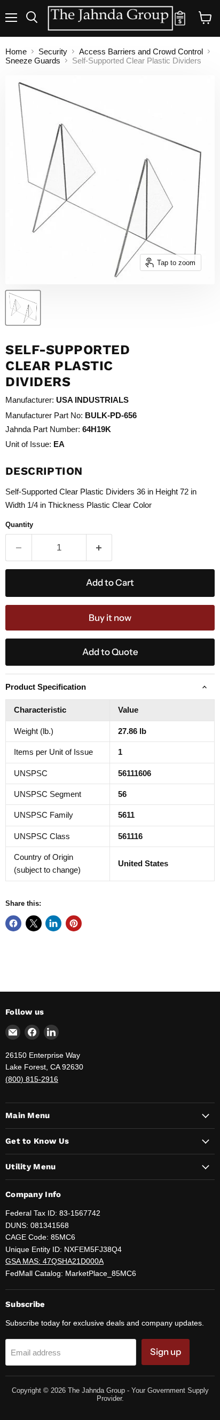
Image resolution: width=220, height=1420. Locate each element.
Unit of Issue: (28, 444)
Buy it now (110, 617)
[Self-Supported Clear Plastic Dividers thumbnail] (23, 308)
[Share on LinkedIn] (53, 923)
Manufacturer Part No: (44, 415)
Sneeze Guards (32, 60)
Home (16, 51)
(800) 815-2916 (31, 1079)
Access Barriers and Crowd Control (141, 51)
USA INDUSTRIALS (92, 399)
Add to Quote (110, 652)
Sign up (165, 1351)
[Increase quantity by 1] (100, 547)
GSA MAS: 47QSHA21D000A (54, 1261)
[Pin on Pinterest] (74, 923)
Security (52, 51)
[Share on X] (34, 923)
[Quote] (179, 23)
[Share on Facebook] (13, 923)
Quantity (19, 525)
